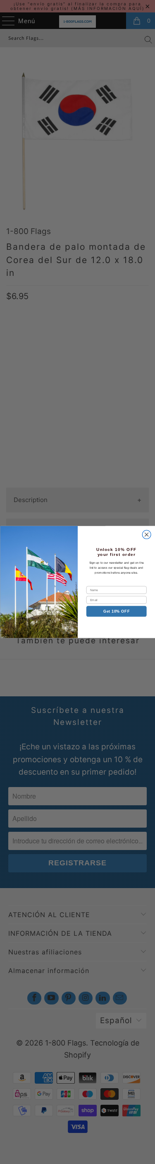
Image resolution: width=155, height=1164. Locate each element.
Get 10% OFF (116, 611)
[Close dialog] (146, 534)
